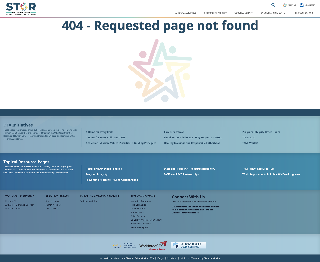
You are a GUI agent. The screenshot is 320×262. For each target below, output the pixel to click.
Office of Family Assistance (185, 212)
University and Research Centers (146, 219)
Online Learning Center (273, 13)
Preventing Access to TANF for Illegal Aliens (112, 179)
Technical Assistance (184, 13)
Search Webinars (54, 204)
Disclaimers (172, 258)
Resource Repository (215, 13)
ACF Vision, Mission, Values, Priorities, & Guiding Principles (121, 143)
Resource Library (243, 13)
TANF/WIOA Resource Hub (258, 168)
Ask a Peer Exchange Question (19, 204)
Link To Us (184, 258)
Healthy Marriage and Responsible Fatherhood (192, 143)
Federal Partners (138, 208)
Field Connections (139, 204)
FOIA (152, 258)
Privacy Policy (141, 258)
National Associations (141, 223)
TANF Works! (250, 143)
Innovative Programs (141, 201)
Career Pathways (174, 132)
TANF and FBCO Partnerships (181, 174)
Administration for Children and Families (192, 209)
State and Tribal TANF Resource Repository (189, 168)
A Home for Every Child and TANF (105, 137)
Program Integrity (97, 174)
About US (292, 5)
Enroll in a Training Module (100, 196)
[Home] (19, 9)
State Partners (137, 212)
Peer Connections (304, 13)
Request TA (10, 201)
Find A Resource (12, 208)
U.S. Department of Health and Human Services (195, 206)
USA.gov (160, 258)
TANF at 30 (248, 137)
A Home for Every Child (99, 132)
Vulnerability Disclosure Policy (205, 258)
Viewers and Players (123, 258)
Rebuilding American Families (104, 168)
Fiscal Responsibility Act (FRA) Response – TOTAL (193, 137)
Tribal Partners (138, 216)
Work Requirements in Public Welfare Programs (271, 174)
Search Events (52, 208)
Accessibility (106, 258)
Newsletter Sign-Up (140, 227)
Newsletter (310, 5)
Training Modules (88, 201)
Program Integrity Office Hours (261, 132)
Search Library (52, 201)
